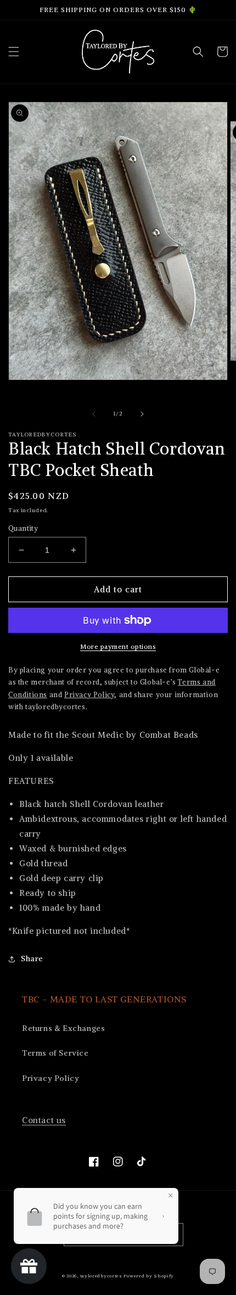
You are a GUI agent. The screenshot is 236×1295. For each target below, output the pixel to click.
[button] (14, 52)
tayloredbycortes (101, 1276)
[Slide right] (142, 414)
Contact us (44, 1120)
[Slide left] (94, 414)
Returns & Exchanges (63, 1028)
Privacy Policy (50, 1078)
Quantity (23, 528)
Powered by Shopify (148, 1276)
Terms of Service (55, 1053)
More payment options (118, 646)
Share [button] (32, 958)
